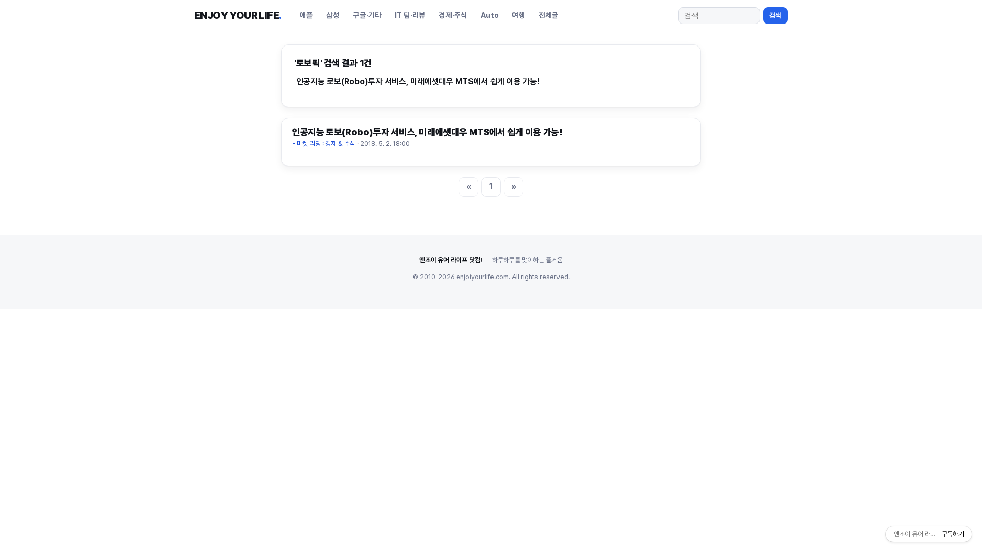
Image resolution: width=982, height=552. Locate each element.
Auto (490, 15)
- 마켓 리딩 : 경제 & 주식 (323, 143)
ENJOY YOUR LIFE (237, 15)
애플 (306, 15)
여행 (518, 15)
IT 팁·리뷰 (410, 15)
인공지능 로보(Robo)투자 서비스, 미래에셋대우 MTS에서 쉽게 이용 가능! (418, 81)
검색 (775, 15)
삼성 (333, 15)
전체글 (549, 15)
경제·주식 (453, 15)
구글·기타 (367, 15)
